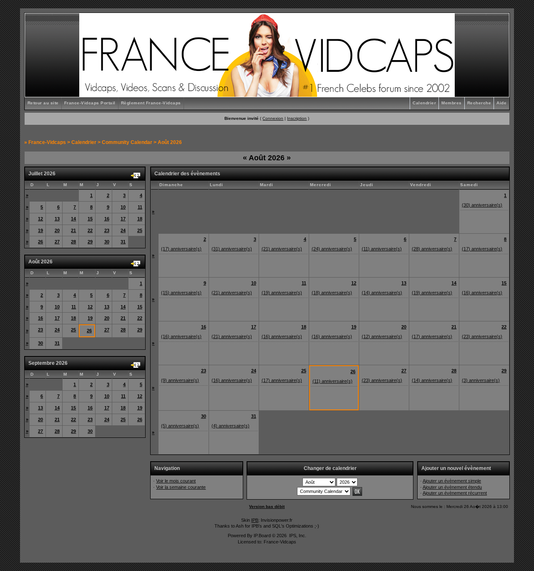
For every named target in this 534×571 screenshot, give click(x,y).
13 (57, 218)
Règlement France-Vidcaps (151, 103)
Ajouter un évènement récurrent (455, 492)
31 (123, 241)
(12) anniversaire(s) (382, 336)
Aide (501, 103)
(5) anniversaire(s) (180, 425)
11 (140, 207)
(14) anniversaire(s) (382, 292)
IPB (254, 520)
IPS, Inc (297, 535)
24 (123, 230)
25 (139, 230)
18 (139, 218)
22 (90, 230)
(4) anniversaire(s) (230, 425)
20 (57, 230)
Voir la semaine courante (181, 487)
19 (40, 230)
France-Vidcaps (47, 142)
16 (106, 218)
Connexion (272, 118)
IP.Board (262, 535)
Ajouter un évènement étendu (452, 487)
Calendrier (424, 103)
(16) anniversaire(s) (482, 292)
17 (123, 218)
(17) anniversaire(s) (181, 248)
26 (40, 241)
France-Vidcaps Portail (90, 103)
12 (40, 218)
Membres (451, 103)
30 (106, 241)
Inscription (297, 118)
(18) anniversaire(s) (332, 292)
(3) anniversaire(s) (481, 380)
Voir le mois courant (176, 480)
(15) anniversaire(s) (181, 292)
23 (106, 230)
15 (90, 218)
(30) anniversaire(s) (482, 204)
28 (73, 241)
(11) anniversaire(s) (382, 248)
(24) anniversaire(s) (332, 248)
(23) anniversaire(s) (482, 336)
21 (73, 230)
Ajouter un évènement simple (452, 480)
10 (123, 207)
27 (57, 241)
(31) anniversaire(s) (232, 248)
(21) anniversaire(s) (282, 248)
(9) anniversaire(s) (180, 380)
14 (73, 218)
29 (90, 241)
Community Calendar (127, 142)
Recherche (479, 103)
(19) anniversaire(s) (282, 292)
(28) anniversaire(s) (432, 248)
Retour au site (43, 103)
